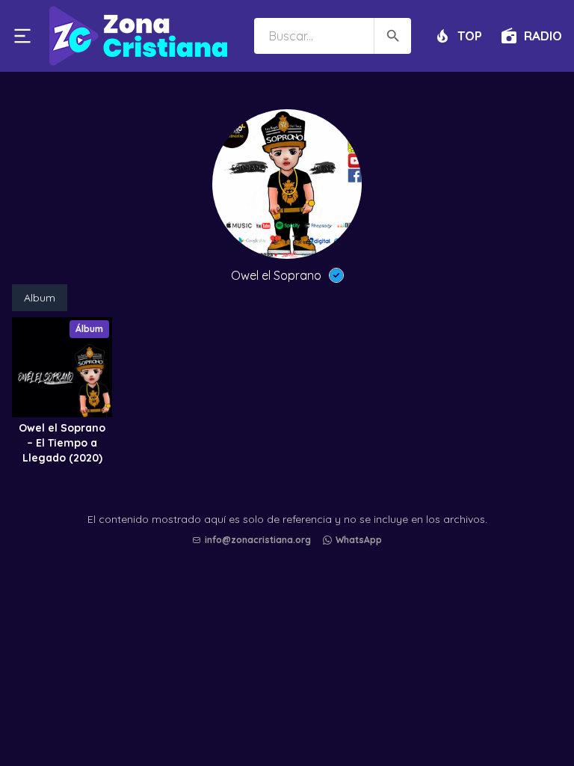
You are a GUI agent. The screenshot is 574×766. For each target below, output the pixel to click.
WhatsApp (359, 539)
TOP (469, 35)
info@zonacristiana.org (258, 539)
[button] (291, 714)
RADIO (543, 35)
